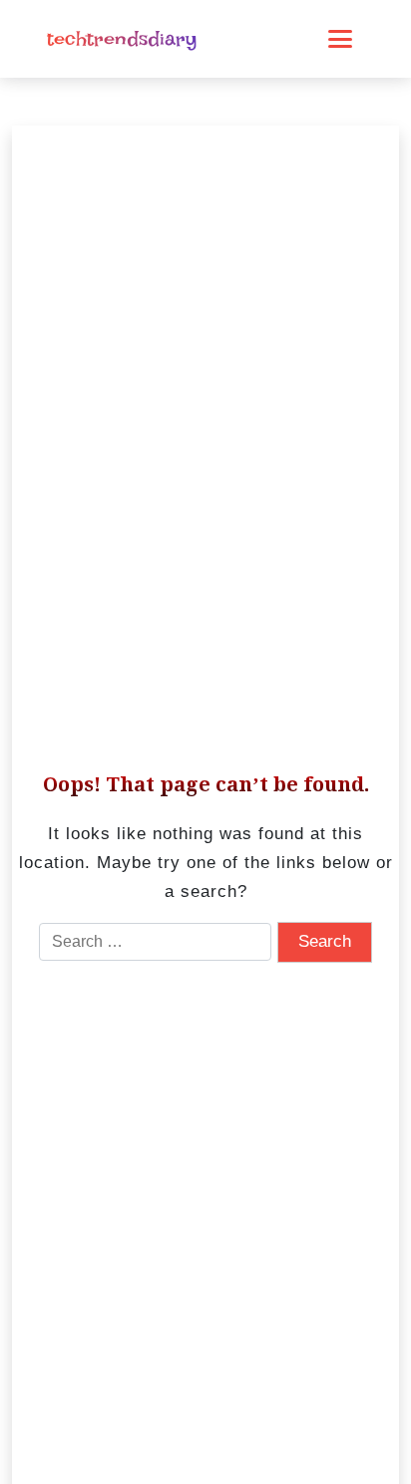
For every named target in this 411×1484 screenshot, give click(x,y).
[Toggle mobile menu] (340, 39)
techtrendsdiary (122, 39)
